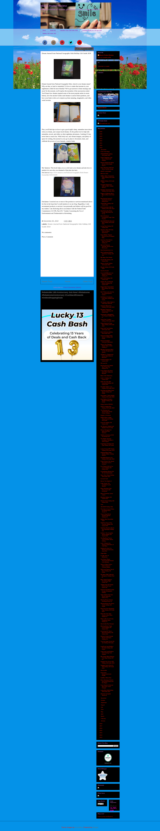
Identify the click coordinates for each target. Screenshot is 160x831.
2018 (101, 723)
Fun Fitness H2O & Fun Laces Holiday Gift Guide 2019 (107, 468)
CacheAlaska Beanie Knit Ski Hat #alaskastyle (107, 472)
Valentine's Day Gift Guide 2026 (69, 30)
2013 (101, 735)
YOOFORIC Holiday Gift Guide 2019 (107, 204)
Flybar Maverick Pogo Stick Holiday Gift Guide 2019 (107, 325)
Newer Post (47, 281)
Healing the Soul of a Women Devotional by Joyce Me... (107, 550)
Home (44, 30)
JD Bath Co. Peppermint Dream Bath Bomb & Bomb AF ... (107, 356)
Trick (102, 504)
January (103, 721)
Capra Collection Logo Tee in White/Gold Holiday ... (106, 159)
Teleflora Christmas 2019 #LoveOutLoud (107, 435)
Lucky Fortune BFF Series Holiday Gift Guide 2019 (107, 449)
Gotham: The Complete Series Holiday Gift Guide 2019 (107, 534)
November (104, 698)
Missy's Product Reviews (53, 5)
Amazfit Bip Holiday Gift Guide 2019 (107, 260)
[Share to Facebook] (69, 221)
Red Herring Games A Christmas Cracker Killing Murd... (106, 200)
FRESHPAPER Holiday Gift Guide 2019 (106, 154)
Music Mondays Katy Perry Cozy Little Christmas (106, 490)
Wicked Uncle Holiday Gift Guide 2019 (107, 501)
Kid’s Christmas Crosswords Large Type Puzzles (107, 217)
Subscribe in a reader (103, 66)
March (103, 716)
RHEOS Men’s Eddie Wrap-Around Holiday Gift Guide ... (107, 419)
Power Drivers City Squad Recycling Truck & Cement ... (107, 463)
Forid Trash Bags (105, 151)
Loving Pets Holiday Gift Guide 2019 (107, 226)
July (102, 707)
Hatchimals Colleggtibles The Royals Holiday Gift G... (107, 316)
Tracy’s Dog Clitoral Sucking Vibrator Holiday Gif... (106, 515)
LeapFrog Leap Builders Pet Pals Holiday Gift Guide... (107, 648)
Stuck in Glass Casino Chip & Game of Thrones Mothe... (106, 566)
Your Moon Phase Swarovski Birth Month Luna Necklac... (107, 561)
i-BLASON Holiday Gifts (107, 506)
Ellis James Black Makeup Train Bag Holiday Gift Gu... (107, 658)
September (104, 702)
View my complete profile (104, 57)
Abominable (104, 670)
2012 (101, 737)
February (103, 718)
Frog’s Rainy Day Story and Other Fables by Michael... (107, 372)
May (102, 711)
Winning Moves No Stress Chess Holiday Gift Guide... (107, 605)
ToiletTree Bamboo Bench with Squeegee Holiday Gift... (107, 529)
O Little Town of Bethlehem (105, 556)
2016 (101, 728)
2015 (101, 730)
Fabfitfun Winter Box (106, 677)
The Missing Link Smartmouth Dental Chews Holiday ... (106, 412)
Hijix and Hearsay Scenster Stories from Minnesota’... (107, 246)
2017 (101, 726)
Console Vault (104, 478)
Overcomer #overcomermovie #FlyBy (106, 674)
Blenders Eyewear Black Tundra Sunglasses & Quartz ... (107, 351)
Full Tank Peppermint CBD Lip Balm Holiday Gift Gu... (107, 186)
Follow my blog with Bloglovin (105, 816)
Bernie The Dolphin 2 (106, 481)
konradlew (78, 827)
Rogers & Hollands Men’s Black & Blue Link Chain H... (107, 195)
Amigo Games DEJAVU (107, 404)
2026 (101, 131)
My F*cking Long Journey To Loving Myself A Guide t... (107, 293)
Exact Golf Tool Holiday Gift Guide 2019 (107, 329)
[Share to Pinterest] (71, 221)
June (102, 709)
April (102, 714)
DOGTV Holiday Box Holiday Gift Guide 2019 (107, 407)
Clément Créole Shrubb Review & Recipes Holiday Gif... (107, 638)
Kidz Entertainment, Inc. (107, 250)
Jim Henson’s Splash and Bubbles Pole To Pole (107, 427)
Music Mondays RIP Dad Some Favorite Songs (107, 168)
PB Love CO (104, 363)
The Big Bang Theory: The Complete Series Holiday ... (107, 539)
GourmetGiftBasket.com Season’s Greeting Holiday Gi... (107, 274)
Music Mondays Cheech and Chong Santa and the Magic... (107, 681)
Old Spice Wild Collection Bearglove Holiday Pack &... (107, 576)
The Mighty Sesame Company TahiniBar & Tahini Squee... (107, 440)
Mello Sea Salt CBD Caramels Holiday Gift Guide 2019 (107, 383)
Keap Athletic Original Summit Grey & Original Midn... (107, 236)
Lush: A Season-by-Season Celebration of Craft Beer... (107, 544)
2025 (101, 134)
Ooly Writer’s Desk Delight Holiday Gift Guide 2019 (107, 396)
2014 (101, 732)
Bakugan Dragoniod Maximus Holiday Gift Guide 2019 (107, 311)
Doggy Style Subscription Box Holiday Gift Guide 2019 (107, 288)
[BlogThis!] (66, 221)
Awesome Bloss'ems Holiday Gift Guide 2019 (107, 306)
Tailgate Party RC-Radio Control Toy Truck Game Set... (107, 586)
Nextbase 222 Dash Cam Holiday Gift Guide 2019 (107, 190)
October (103, 700)
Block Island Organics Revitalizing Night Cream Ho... (106, 581)
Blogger (95, 827)
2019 (101, 147)
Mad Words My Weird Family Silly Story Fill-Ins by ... (107, 212)
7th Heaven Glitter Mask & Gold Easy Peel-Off (107, 302)
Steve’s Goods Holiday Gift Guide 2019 (106, 264)
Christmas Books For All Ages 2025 (92, 30)
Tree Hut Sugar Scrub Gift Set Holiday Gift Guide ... (107, 643)
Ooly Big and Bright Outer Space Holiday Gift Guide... (107, 392)
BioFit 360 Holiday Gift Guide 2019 (106, 278)
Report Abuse (102, 107)
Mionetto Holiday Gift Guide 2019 (106, 497)
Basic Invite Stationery (106, 375)
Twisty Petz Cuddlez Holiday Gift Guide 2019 (107, 320)
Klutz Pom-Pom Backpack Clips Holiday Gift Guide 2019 (107, 610)
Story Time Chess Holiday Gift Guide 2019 (107, 475)
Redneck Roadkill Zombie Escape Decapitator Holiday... (107, 591)
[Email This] (65, 221)
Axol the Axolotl (105, 270)
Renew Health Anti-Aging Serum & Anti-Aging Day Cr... (107, 164)
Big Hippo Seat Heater (106, 257)
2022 (101, 140)
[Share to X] (68, 221)
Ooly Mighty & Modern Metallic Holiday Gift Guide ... (106, 400)
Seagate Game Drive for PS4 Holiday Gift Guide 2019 (107, 667)
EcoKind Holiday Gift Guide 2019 (106, 360)
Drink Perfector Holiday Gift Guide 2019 (107, 332)
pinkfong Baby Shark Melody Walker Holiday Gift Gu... (107, 454)
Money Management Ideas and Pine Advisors (106, 431)
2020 (101, 145)
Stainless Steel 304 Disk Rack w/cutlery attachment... (107, 231)
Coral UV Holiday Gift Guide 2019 (106, 423)
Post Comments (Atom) (72, 287)
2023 (101, 138)
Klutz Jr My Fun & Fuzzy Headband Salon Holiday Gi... (107, 620)
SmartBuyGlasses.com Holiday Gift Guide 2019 (107, 458)
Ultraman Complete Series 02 (106, 694)
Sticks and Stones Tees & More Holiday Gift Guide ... (107, 571)
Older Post (87, 281)
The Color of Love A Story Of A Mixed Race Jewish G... (107, 510)
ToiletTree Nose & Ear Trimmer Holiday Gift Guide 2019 (107, 524)
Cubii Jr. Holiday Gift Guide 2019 (106, 378)
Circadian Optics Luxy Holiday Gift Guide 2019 (107, 387)
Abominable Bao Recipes (107, 623)
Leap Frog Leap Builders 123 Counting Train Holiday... (107, 653)
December (104, 149)
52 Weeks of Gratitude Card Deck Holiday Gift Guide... (107, 298)
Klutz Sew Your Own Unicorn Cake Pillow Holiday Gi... (106, 615)
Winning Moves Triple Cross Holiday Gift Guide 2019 (106, 627)
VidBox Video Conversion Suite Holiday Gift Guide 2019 (107, 177)
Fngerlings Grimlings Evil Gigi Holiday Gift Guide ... (107, 445)
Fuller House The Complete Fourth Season (106, 485)
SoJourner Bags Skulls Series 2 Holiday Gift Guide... (107, 337)
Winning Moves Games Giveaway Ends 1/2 (107, 600)
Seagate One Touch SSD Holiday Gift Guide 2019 (107, 662)
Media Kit (53, 30)
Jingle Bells (103, 553)
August (103, 705)
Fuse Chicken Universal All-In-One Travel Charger (107, 686)
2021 (101, 143)
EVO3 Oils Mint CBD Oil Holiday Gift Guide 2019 (107, 207)
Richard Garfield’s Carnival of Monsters (107, 341)
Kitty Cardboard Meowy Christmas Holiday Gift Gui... (107, 254)
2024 (101, 136)
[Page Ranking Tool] (101, 804)
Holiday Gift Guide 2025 (49, 33)
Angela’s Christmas (106, 415)
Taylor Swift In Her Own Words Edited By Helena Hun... (107, 596)
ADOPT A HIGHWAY (106, 171)
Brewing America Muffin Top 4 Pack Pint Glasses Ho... (107, 367)
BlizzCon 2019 (104, 173)
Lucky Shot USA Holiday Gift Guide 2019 (107, 691)
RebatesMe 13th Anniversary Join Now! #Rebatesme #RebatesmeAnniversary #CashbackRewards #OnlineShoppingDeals (66, 295)
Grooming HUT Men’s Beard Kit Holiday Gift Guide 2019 (107, 632)
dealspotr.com (108, 763)
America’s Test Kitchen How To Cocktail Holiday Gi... (106, 241)
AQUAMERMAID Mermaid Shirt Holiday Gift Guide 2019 (107, 222)
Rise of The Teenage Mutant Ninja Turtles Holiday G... (106, 346)
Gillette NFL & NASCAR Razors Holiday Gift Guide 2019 (107, 283)
